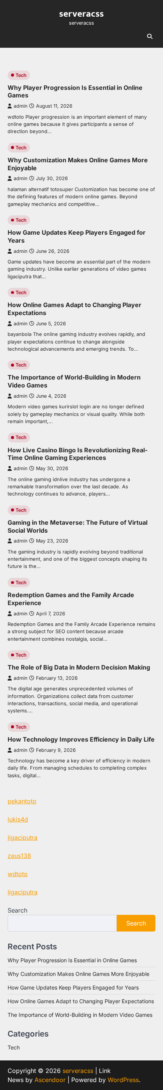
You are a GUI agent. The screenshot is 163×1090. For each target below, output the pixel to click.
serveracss (81, 14)
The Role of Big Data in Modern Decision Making (79, 667)
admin (20, 106)
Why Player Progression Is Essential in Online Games (72, 960)
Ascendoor (50, 1080)
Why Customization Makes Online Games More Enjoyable (78, 974)
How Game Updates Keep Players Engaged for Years (73, 987)
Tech (21, 75)
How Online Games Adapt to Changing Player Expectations (81, 1001)
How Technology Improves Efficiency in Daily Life (81, 739)
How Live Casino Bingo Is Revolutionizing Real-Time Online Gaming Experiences (77, 454)
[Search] (149, 36)
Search (17, 910)
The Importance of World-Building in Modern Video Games (80, 1015)
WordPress (123, 1080)
